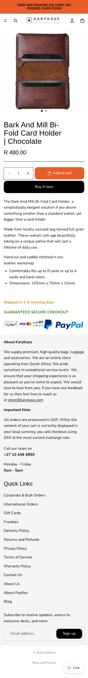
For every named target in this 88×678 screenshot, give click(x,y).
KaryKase (49, 652)
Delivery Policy (16, 530)
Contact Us (13, 575)
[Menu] (5, 20)
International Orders (21, 504)
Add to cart (62, 173)
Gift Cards (12, 513)
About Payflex (16, 592)
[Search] (15, 21)
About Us (12, 583)
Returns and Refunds (21, 539)
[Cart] (82, 21)
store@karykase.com (25, 400)
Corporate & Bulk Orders (25, 495)
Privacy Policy (15, 548)
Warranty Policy (17, 566)
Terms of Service (18, 557)
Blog (8, 601)
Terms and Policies (44, 663)
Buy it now (44, 186)
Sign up (69, 633)
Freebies (11, 522)
